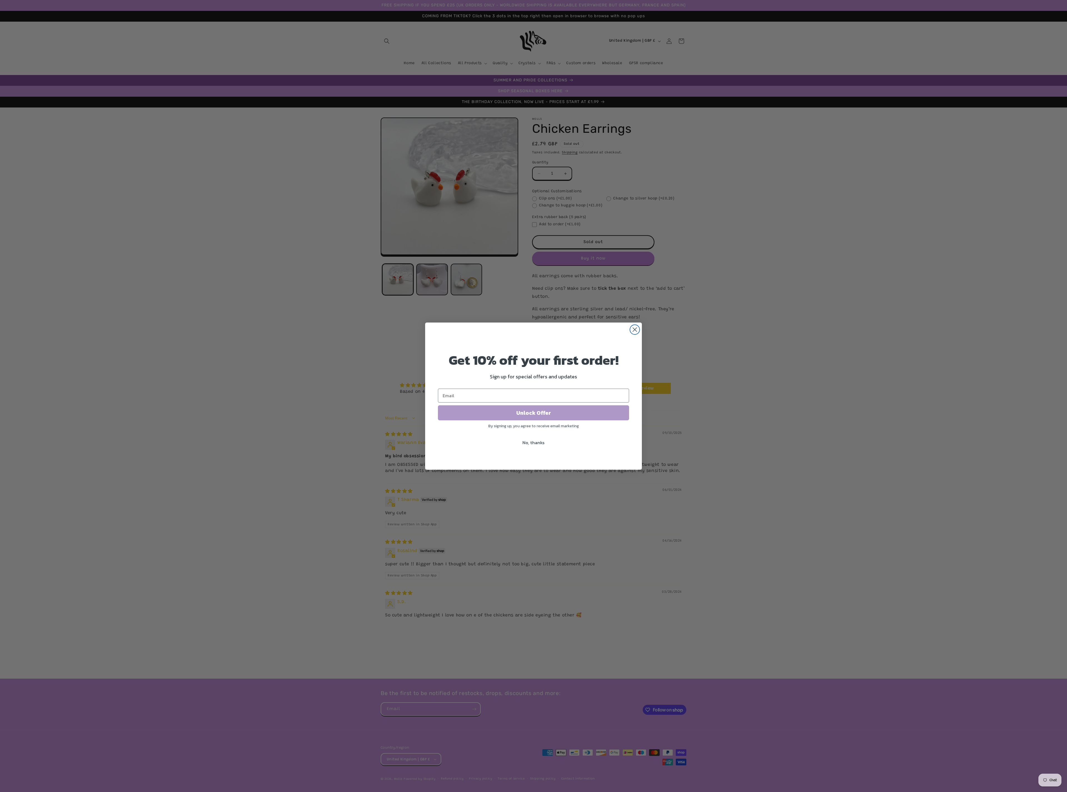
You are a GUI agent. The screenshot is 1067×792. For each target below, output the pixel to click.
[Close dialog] (635, 329)
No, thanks (533, 442)
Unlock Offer (533, 413)
